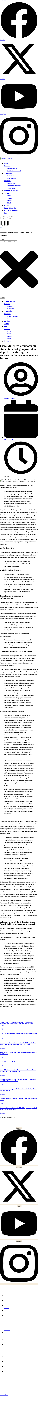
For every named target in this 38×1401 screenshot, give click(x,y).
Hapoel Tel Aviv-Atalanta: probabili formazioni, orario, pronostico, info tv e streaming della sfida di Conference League (16, 1023)
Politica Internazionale (14, 171)
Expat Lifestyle (10, 208)
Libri (9, 203)
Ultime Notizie (9, 301)
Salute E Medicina (11, 190)
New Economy (12, 178)
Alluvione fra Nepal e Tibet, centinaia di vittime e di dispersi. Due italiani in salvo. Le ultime (18, 1080)
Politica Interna (12, 168)
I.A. (8, 318)
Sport (6, 213)
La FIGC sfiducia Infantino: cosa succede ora (13, 1062)
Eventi (9, 195)
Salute (6, 324)
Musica (9, 200)
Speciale (7, 321)
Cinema (9, 198)
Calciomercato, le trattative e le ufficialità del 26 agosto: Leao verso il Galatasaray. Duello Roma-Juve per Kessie (18, 1043)
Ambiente (7, 205)
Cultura (7, 193)
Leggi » (2, 1029)
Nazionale (10, 306)
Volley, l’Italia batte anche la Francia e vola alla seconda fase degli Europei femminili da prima (18, 1070)
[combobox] (8, 241)
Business (7, 181)
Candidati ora (4, 1395)
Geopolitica (10, 308)
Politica (7, 166)
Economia (8, 173)
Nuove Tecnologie (11, 210)
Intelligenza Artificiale (14, 185)
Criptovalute (11, 188)
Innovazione (11, 183)
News (6, 163)
